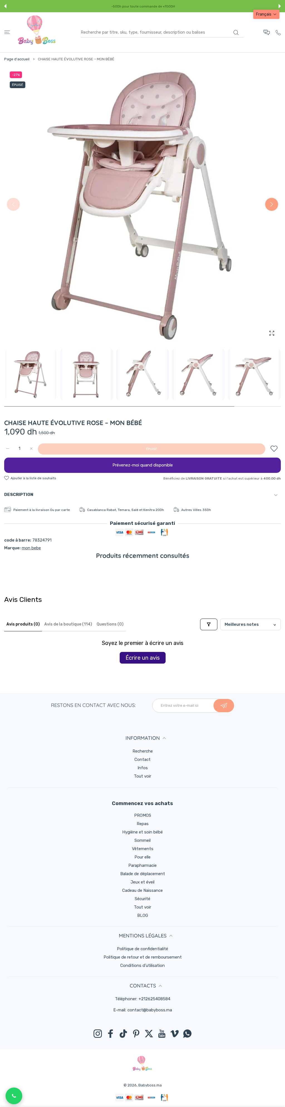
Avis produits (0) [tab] (23, 624)
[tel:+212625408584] (278, 32)
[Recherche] (236, 32)
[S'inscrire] (223, 706)
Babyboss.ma (150, 1085)
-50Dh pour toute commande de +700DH (143, 6)
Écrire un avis (143, 657)
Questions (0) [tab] (110, 624)
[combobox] (162, 32)
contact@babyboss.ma (149, 1009)
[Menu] (7, 32)
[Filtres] (208, 624)
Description (18, 494)
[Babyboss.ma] (37, 32)
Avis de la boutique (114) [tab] (68, 624)
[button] (5, 6)
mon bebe (31, 547)
